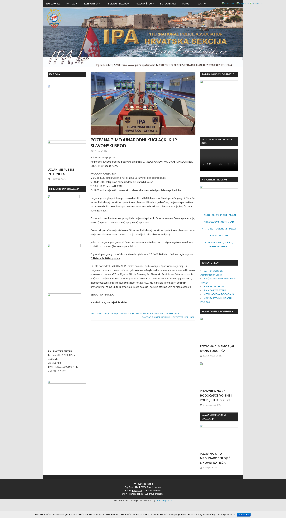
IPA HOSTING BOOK (214, 286)
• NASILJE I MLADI (219, 235)
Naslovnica (53, 3)
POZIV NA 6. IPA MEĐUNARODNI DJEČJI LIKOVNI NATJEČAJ (216, 458)
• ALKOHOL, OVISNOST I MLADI (219, 215)
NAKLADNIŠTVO (144, 3)
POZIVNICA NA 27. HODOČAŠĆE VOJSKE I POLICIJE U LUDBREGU (216, 395)
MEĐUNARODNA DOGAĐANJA (219, 294)
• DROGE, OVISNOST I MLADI (219, 221)
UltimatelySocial (164, 500)
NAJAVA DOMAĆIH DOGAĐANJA (217, 311)
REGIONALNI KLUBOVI (118, 3)
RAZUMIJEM (243, 515)
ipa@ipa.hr (137, 490)
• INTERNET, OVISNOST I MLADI (219, 228)
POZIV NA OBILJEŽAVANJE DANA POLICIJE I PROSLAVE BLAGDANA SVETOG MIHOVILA (135, 313)
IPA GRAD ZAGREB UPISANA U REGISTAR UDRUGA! (168, 317)
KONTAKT (203, 3)
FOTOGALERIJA (168, 3)
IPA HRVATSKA (91, 3)
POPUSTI (186, 3)
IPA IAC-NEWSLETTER (215, 290)
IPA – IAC (70, 3)
